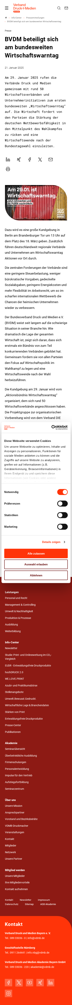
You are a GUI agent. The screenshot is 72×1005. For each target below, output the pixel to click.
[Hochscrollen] (64, 997)
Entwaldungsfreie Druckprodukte (24, 718)
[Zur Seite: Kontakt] (66, 8)
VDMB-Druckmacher (16, 825)
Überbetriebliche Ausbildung (21, 755)
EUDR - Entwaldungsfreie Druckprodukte (28, 665)
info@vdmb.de (36, 938)
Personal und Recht (16, 598)
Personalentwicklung (17, 769)
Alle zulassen (36, 553)
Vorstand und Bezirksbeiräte (21, 819)
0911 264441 (17, 952)
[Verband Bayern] (6, 17)
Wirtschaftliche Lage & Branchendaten (27, 705)
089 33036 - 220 (19, 967)
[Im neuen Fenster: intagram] (8, 993)
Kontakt (9, 839)
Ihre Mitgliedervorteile (17, 882)
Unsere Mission (13, 805)
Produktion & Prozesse (18, 618)
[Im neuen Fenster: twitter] (19, 983)
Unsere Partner (13, 858)
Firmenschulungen (15, 762)
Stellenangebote (14, 692)
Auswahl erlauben (36, 564)
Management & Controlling (20, 604)
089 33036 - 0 (18, 938)
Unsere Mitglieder (15, 876)
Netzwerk (10, 852)
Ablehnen (36, 575)
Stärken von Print (15, 712)
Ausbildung (11, 624)
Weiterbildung (13, 631)
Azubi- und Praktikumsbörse (21, 685)
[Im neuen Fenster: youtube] (29, 982)
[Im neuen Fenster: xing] (40, 982)
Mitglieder (10, 845)
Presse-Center (13, 725)
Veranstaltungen (14, 832)
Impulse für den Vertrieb (18, 775)
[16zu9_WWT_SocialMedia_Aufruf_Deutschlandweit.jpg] (36, 203)
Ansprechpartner (14, 812)
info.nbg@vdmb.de (38, 952)
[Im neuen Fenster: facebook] (8, 982)
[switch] (62, 503)
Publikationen (13, 732)
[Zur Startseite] (24, 8)
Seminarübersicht (15, 749)
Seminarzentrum (14, 788)
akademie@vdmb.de (42, 967)
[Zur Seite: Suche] (59, 8)
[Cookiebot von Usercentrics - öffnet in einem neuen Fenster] (52, 427)
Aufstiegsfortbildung (17, 782)
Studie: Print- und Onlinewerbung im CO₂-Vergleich (28, 657)
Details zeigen (51, 542)
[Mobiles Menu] (6, 8)
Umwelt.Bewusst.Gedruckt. (20, 698)
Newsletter (11, 648)
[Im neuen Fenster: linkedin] (50, 982)
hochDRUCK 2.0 (14, 672)
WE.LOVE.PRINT (14, 678)
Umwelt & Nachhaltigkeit (19, 611)
